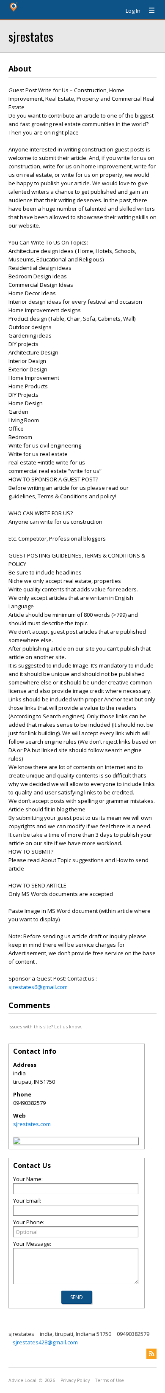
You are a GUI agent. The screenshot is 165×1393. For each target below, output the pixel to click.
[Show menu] (148, 10)
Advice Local (22, 1380)
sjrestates (30, 36)
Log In (133, 10)
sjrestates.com (32, 1124)
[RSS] (151, 1354)
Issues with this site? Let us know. (45, 1026)
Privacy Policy (75, 1380)
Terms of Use (109, 1380)
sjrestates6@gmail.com (38, 987)
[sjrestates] (17, 1142)
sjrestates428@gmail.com (45, 1342)
